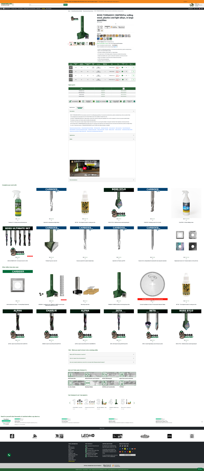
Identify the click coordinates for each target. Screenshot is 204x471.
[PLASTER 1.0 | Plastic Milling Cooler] (186, 202)
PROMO (43, 8)
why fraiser (48, 8)
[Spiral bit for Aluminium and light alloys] (51, 202)
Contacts (190, 8)
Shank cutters (71, 450)
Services (38, 8)
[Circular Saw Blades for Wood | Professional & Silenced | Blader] (153, 284)
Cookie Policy (71, 458)
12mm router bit (71, 448)
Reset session (127, 454)
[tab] (80, 107)
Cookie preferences (72, 459)
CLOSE (185, 1)
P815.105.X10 (123, 94)
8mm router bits (71, 447)
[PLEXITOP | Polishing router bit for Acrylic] (153, 202)
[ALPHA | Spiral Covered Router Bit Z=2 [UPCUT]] (18, 324)
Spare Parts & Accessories (30, 8)
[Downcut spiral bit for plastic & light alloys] (85, 241)
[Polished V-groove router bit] (51, 241)
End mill (69, 449)
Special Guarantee (71, 456)
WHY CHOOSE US (88, 443)
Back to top (102, 428)
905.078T (103, 94)
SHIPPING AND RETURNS (107, 443)
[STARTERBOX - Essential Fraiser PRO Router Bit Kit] (80, 401)
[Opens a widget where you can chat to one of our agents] (200, 469)
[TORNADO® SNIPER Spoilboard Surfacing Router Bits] (119, 284)
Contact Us (70, 452)
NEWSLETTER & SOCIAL (124, 443)
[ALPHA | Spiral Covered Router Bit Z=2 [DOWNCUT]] (85, 324)
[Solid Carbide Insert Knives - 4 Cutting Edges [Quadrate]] (18, 284)
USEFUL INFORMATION (73, 443)
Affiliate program (71, 461)
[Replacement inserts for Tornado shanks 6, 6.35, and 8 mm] (186, 241)
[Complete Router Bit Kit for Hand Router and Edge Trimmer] (92, 401)
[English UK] (199, 8)
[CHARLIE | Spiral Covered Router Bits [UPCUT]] (51, 324)
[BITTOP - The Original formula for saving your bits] (85, 202)
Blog (69, 445)
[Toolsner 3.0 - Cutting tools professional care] (18, 202)
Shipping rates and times (73, 454)
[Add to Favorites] (126, 67)
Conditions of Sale (71, 453)
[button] (9, 455)
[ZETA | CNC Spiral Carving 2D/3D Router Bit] (119, 324)
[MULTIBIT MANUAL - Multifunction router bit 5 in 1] (104, 401)
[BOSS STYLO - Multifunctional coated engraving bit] (119, 202)
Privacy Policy (71, 457)
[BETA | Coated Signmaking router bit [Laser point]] (153, 324)
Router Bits (7, 8)
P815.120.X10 (123, 90)
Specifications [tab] (72, 107)
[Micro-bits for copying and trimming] (128, 401)
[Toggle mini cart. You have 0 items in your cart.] (194, 8)
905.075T (103, 90)
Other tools (14, 8)
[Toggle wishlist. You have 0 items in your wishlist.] (197, 8)
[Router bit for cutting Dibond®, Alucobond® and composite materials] (153, 241)
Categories (20, 8)
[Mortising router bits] (85, 284)
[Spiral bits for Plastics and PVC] (119, 241)
